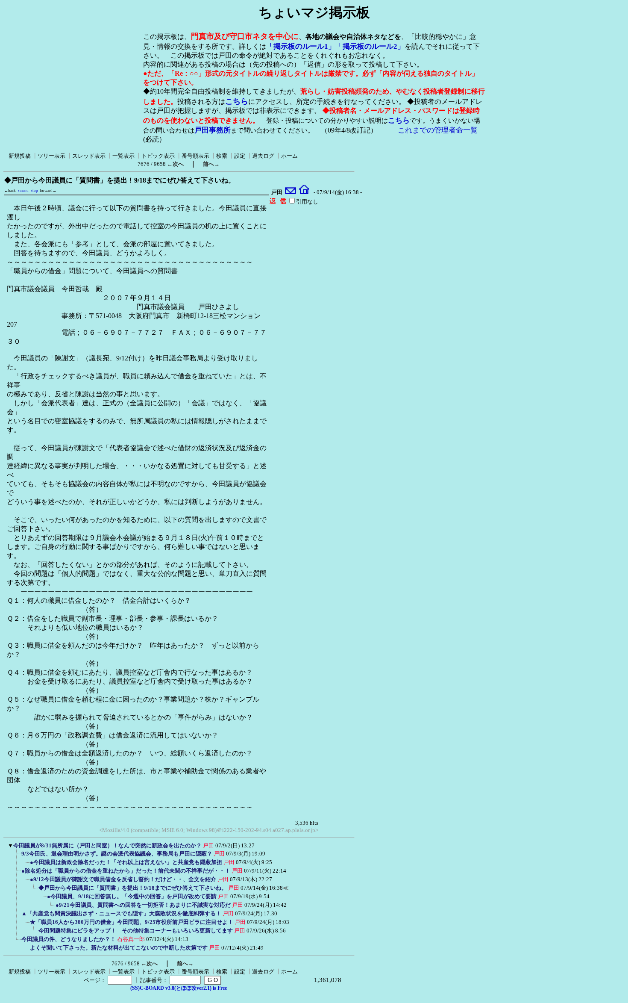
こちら (236, 101)
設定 (239, 156)
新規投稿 (20, 156)
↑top (34, 191)
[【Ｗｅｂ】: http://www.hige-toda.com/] (304, 192)
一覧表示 (123, 156)
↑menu (23, 191)
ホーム (289, 156)
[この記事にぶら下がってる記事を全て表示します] (17, 856)
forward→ (48, 191)
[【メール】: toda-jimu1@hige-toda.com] (290, 192)
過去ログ (263, 156)
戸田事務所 (212, 130)
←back (10, 191)
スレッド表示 (89, 156)
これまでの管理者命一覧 (438, 130)
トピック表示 (158, 156)
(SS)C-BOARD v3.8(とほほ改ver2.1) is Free (178, 988)
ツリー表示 (51, 156)
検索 (221, 156)
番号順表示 (195, 156)
